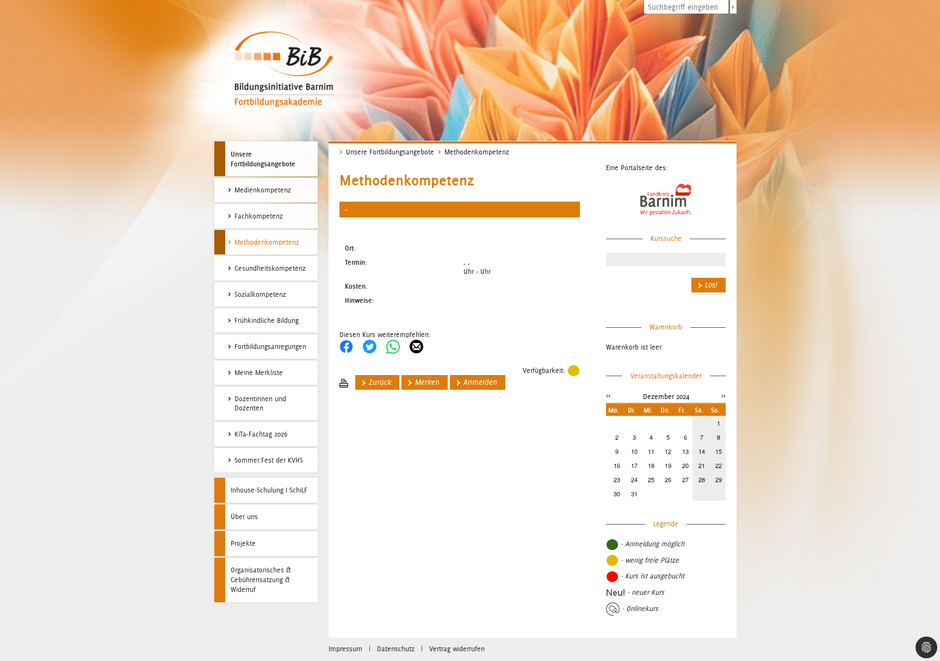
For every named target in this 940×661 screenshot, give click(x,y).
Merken (427, 382)
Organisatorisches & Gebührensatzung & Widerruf (261, 580)
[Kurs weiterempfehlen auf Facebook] (346, 346)
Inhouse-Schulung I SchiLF (269, 490)
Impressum (345, 649)
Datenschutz (396, 649)
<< (608, 395)
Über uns (244, 517)
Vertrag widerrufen (457, 649)
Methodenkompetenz (476, 152)
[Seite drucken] (343, 382)
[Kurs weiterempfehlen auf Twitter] (369, 346)
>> (723, 395)
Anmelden (480, 382)
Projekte (243, 543)
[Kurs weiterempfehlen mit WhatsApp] (393, 346)
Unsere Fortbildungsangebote (263, 158)
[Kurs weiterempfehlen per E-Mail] (416, 346)
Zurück (380, 382)
